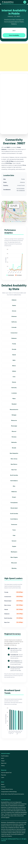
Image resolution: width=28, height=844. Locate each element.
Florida (14, 343)
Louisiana (14, 393)
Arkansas (14, 316)
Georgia (14, 349)
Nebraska (14, 442)
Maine (14, 398)
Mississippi (14, 426)
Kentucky (14, 387)
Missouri (14, 431)
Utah (14, 535)
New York (14, 469)
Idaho (14, 360)
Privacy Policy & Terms (7, 789)
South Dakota (14, 519)
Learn (2, 777)
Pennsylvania (14, 502)
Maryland (14, 404)
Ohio (14, 486)
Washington (14, 551)
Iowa (14, 376)
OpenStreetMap (18, 221)
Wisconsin (14, 562)
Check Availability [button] (14, 35)
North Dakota (14, 480)
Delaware (14, 338)
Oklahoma (14, 491)
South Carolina (14, 513)
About (2, 784)
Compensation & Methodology (9, 791)
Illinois (14, 365)
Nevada (14, 447)
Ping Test (3, 775)
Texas (14, 530)
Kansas (14, 382)
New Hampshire (14, 453)
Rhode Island (14, 508)
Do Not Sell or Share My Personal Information (12, 794)
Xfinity (3, 765)
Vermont (14, 540)
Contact (3, 786)
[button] (14, 210)
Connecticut (14, 332)
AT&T (2, 758)
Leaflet (12, 221)
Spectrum (3, 763)
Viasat (3, 760)
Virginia (14, 546)
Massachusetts (14, 409)
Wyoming (14, 568)
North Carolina (14, 475)
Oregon (14, 497)
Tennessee (14, 524)
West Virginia (14, 557)
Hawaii (14, 354)
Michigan (14, 415)
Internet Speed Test (6, 772)
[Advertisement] (14, 57)
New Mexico (14, 464)
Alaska (14, 305)
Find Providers (4, 756)
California (14, 321)
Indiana (14, 371)
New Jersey (14, 458)
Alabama (14, 300)
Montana (14, 436)
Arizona (14, 311)
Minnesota (14, 420)
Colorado (14, 327)
